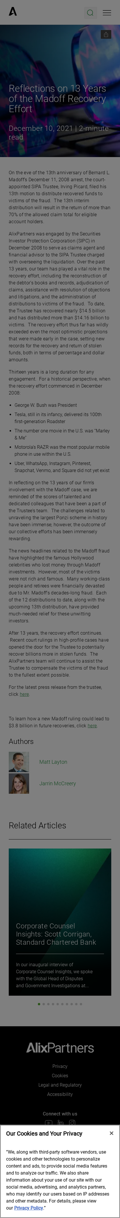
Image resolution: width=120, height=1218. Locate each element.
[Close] (111, 1133)
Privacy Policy (28, 1208)
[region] (60, 1171)
